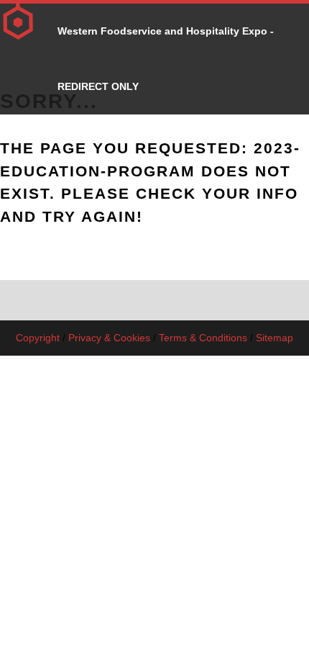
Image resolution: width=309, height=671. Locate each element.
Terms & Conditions (203, 337)
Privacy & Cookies (109, 337)
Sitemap (274, 337)
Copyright (38, 337)
